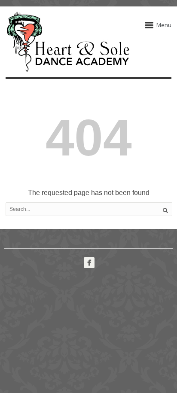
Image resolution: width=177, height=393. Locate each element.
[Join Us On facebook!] (89, 262)
